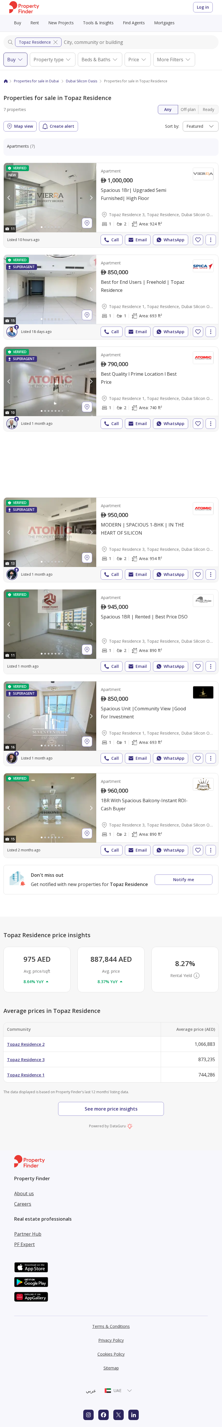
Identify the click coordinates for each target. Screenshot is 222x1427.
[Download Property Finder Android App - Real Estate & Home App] (31, 1282)
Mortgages (164, 22)
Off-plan (188, 109)
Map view (23, 126)
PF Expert (24, 1244)
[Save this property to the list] (198, 240)
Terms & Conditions (111, 1326)
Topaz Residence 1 (26, 1075)
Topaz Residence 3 (26, 1059)
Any (168, 109)
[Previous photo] (9, 198)
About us (24, 1193)
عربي (91, 1390)
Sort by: (172, 126)
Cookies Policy (111, 1354)
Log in (203, 7)
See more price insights (111, 1109)
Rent (34, 22)
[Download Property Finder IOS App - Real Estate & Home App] (31, 1267)
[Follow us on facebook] (103, 1415)
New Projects (61, 22)
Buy (17, 22)
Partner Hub (27, 1234)
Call (115, 239)
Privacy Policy (111, 1340)
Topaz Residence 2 (26, 1044)
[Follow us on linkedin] (133, 1415)
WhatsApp (174, 239)
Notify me (183, 879)
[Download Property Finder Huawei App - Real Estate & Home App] (31, 1297)
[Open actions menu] (211, 240)
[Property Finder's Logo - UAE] (24, 7)
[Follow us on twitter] (118, 1415)
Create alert (62, 126)
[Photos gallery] (50, 197)
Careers (22, 1204)
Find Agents (134, 22)
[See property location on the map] (87, 223)
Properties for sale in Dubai (36, 81)
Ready (208, 109)
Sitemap (111, 1368)
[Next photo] (91, 198)
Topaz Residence (35, 42)
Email (141, 239)
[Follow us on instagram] (88, 1415)
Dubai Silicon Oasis (81, 81)
